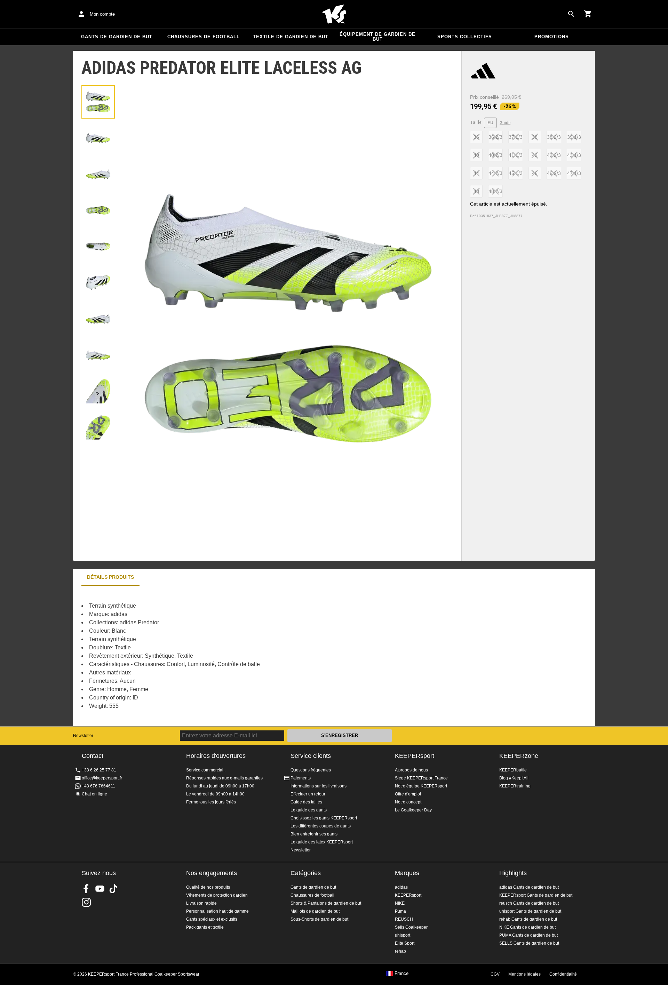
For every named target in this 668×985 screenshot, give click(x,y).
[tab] (98, 102)
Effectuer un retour (308, 794)
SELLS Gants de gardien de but (529, 943)
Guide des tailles (306, 802)
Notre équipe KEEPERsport (421, 786)
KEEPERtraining (515, 786)
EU (490, 122)
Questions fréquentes (311, 770)
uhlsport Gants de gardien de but (530, 911)
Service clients (311, 755)
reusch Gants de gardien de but (529, 903)
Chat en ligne (94, 794)
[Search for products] (571, 14)
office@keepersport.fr (102, 778)
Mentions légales (524, 974)
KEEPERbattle (513, 770)
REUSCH (404, 919)
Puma (400, 911)
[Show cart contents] (588, 14)
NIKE (400, 903)
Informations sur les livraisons (319, 786)
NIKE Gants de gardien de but (527, 927)
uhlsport (402, 935)
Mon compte (102, 14)
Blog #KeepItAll (513, 778)
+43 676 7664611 (98, 786)
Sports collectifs (464, 36)
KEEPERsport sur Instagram (86, 902)
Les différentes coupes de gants (321, 826)
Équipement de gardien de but (377, 37)
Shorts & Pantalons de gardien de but (326, 903)
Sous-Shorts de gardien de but (319, 919)
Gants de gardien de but (116, 36)
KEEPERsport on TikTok (113, 888)
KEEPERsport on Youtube (99, 888)
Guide (505, 122)
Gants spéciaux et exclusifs (211, 919)
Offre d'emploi (408, 794)
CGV (495, 974)
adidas (401, 887)
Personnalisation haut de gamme (217, 911)
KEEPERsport (414, 755)
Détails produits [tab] (110, 577)
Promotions (551, 36)
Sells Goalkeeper (411, 927)
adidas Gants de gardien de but (529, 887)
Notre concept (408, 802)
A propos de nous (411, 770)
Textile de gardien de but (290, 36)
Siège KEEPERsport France (421, 778)
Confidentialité (563, 974)
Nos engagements (211, 873)
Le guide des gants (309, 810)
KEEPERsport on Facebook (86, 888)
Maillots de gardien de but (315, 911)
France (401, 973)
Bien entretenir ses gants (314, 834)
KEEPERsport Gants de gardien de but (535, 895)
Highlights (513, 873)
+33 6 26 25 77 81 (99, 770)
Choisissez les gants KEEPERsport (324, 818)
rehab (400, 951)
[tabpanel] (195, 656)
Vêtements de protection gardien (217, 895)
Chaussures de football (203, 36)
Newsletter (83, 735)
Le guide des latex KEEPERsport (322, 842)
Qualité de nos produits (208, 887)
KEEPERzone (518, 755)
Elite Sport (404, 943)
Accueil (334, 14)
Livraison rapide (201, 903)
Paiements (301, 778)
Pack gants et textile (205, 927)
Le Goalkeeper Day (413, 810)
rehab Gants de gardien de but (528, 919)
